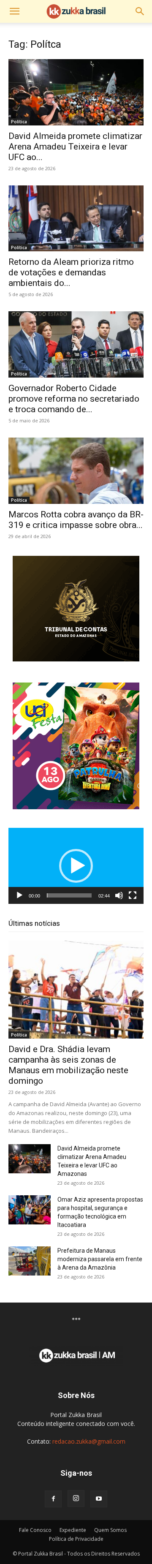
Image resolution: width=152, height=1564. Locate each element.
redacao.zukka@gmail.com (88, 1441)
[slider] (69, 895)
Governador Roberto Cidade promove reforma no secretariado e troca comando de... (73, 398)
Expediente (73, 1530)
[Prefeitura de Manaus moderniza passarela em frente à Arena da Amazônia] (29, 1261)
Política (19, 122)
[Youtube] (98, 1499)
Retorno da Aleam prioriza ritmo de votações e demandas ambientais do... (71, 272)
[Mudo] (119, 895)
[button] (14, 11)
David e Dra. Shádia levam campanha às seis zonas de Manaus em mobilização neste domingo (68, 1065)
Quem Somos (110, 1530)
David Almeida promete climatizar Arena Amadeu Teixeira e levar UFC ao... (75, 146)
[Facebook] (53, 1499)
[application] (76, 866)
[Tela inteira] (132, 895)
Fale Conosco (35, 1530)
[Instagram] (76, 1498)
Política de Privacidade (76, 1538)
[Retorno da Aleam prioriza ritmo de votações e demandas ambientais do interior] (76, 218)
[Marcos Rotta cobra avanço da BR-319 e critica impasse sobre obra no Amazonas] (76, 471)
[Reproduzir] (19, 895)
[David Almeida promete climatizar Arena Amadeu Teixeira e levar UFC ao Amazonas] (76, 92)
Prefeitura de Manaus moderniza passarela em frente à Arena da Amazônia (99, 1259)
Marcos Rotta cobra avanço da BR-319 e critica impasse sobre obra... (76, 519)
